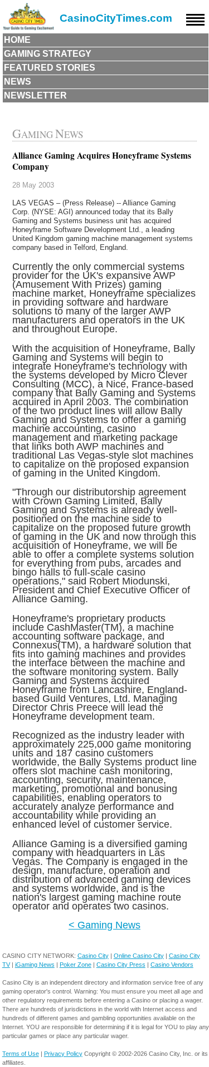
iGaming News (35, 964)
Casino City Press (120, 964)
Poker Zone (75, 964)
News (17, 81)
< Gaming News (104, 925)
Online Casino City (139, 955)
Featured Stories (49, 67)
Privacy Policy (63, 1053)
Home (17, 40)
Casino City (93, 955)
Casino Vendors (171, 964)
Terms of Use (20, 1053)
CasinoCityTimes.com (116, 18)
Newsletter (35, 95)
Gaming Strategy (47, 53)
